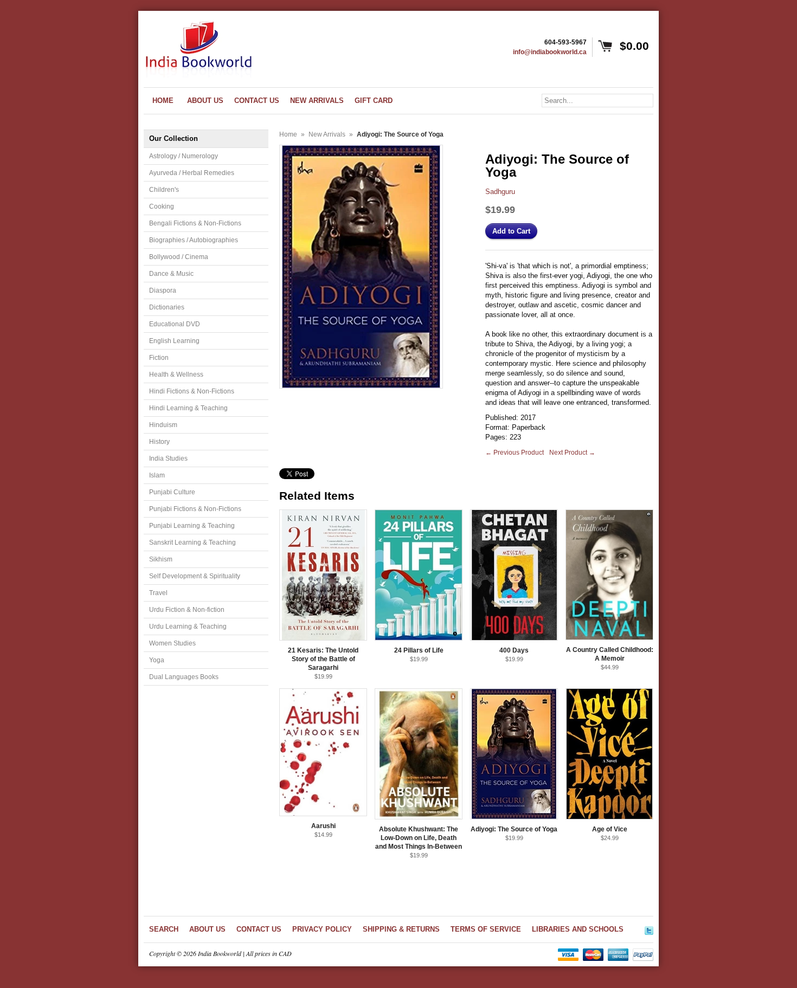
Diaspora (162, 290)
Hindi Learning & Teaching (188, 408)
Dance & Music (171, 273)
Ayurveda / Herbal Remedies (191, 173)
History (159, 441)
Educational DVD (174, 324)
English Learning (174, 341)
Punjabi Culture (172, 492)
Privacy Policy (322, 929)
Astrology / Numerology (183, 156)
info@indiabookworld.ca (550, 52)
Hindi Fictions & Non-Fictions (191, 391)
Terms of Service (486, 929)
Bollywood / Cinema (178, 257)
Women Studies (172, 643)
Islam (157, 475)
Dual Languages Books (183, 677)
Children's (164, 189)
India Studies (168, 458)
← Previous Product (514, 452)
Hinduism (163, 425)
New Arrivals (326, 134)
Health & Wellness (176, 374)
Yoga (156, 660)
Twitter (649, 929)
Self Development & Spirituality (194, 576)
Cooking (161, 206)
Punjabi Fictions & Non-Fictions (195, 509)
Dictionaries (166, 307)
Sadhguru (500, 192)
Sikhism (160, 559)
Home (288, 134)
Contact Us (258, 929)
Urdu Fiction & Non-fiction (186, 610)
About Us (207, 929)
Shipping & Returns (401, 929)
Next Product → (572, 452)
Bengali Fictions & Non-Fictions (195, 223)
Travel (158, 593)
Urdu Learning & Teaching (188, 626)
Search (163, 929)
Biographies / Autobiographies (193, 240)
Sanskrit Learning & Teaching (192, 542)
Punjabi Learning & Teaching (192, 525)
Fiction (159, 357)
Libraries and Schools (578, 929)
